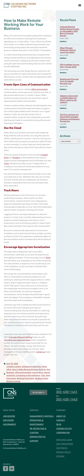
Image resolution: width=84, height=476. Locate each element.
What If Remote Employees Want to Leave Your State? (68, 50)
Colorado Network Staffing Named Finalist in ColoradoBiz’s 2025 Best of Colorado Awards (69, 31)
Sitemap (60, 456)
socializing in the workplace (28, 375)
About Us (61, 416)
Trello (6, 163)
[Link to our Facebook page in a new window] (5, 468)
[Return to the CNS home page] (10, 393)
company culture (13, 366)
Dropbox (16, 157)
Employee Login (64, 440)
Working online (41, 378)
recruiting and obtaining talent (17, 340)
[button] (79, 5)
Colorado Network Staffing (20, 337)
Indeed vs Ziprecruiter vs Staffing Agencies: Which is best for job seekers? (69, 99)
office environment (39, 89)
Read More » (63, 41)
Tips (43, 375)
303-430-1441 (67, 391)
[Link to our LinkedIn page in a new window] (11, 468)
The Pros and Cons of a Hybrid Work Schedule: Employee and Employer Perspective (70, 117)
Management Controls (42, 416)
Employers (8, 420)
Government (9, 424)
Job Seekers (9, 416)
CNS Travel (62, 448)
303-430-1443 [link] (67, 399)
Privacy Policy (63, 452)
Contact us (40, 352)
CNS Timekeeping (64, 444)
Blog (58, 424)
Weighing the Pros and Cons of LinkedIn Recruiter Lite (69, 81)
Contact (60, 420)
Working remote (13, 381)
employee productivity (31, 366)
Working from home (25, 378)
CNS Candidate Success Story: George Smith (69, 65)
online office (37, 372)
